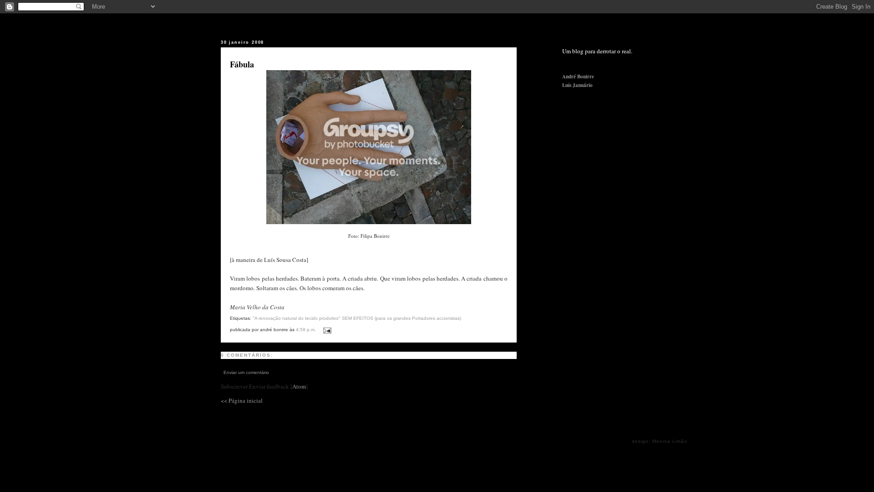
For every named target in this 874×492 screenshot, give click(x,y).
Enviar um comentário (246, 372)
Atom (299, 386)
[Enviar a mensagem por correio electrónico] (325, 329)
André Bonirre (578, 76)
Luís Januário (577, 85)
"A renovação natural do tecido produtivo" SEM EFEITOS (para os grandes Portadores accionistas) (357, 318)
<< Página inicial (242, 400)
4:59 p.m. (306, 329)
